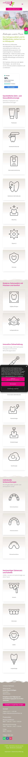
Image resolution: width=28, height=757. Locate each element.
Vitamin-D (14, 243)
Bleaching (14, 219)
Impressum (8, 751)
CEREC (14, 644)
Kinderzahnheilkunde (14, 146)
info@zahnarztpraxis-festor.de (14, 713)
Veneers (14, 597)
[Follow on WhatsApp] (4, 738)
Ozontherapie (14, 466)
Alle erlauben (13, 384)
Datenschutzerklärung (17, 751)
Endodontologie (14, 442)
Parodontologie (14, 418)
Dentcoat (14, 267)
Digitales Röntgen (14, 306)
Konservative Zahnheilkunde (14, 394)
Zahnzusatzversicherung (14, 170)
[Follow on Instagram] (10, 738)
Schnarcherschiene (14, 554)
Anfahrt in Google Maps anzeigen (14, 704)
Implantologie (14, 668)
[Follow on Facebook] (7, 738)
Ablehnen (13, 379)
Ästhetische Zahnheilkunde (14, 196)
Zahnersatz (14, 621)
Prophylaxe (14, 122)
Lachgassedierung (14, 330)
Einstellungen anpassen (12, 388)
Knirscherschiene (14, 530)
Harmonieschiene (14, 507)
